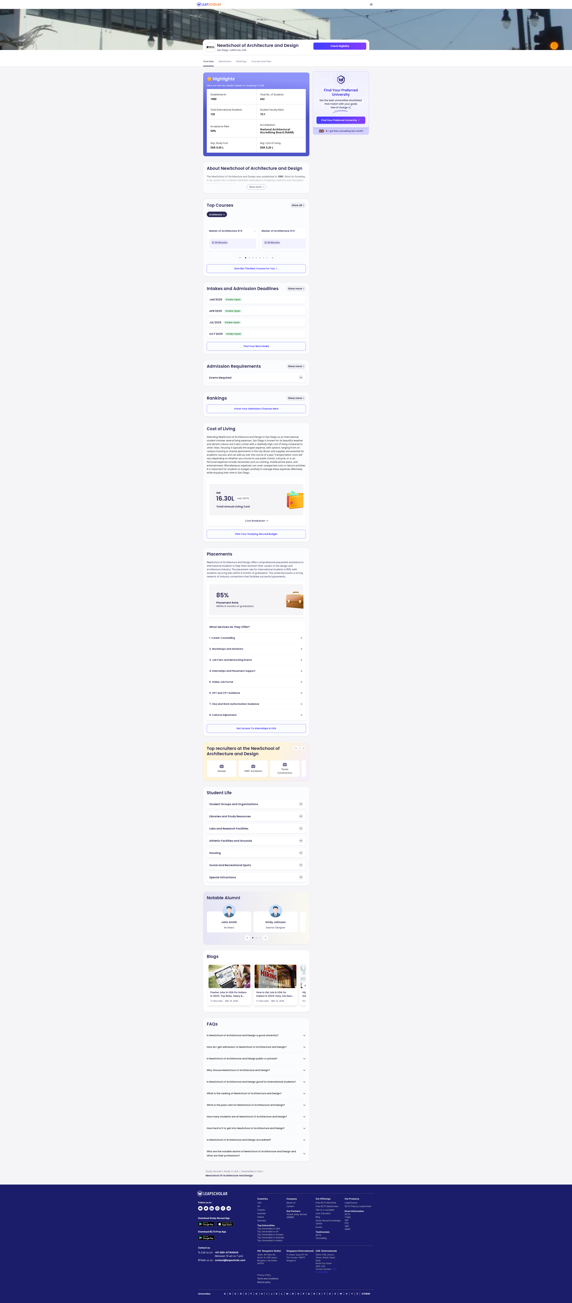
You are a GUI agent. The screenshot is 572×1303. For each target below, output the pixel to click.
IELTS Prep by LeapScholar (358, 1206)
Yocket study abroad (296, 1214)
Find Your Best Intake (256, 346)
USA (259, 1202)
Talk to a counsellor (325, 1210)
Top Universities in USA (268, 1228)
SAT (347, 1220)
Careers (290, 1206)
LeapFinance (351, 1202)
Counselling (321, 1238)
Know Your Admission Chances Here (256, 408)
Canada (261, 1210)
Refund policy (264, 1282)
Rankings (241, 61)
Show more (295, 288)
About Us (290, 1202)
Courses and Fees (261, 61)
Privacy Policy (264, 1275)
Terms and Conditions (267, 1278)
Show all (297, 205)
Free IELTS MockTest (326, 1202)
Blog (318, 1217)
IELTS (318, 1235)
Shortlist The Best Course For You (254, 268)
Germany (261, 1220)
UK (258, 1206)
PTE (347, 1223)
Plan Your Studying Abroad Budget (256, 534)
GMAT (347, 1229)
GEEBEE (290, 1217)
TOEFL (348, 1217)
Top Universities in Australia (270, 1237)
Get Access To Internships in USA (256, 728)
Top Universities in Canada (270, 1234)
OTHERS (366, 1293)
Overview (208, 61)
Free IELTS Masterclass (327, 1206)
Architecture (216, 214)
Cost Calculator (323, 1213)
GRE (347, 1226)
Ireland (260, 1217)
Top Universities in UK (267, 1231)
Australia (261, 1213)
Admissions (225, 61)
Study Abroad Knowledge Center (328, 1222)
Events (319, 1227)
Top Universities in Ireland (269, 1240)
